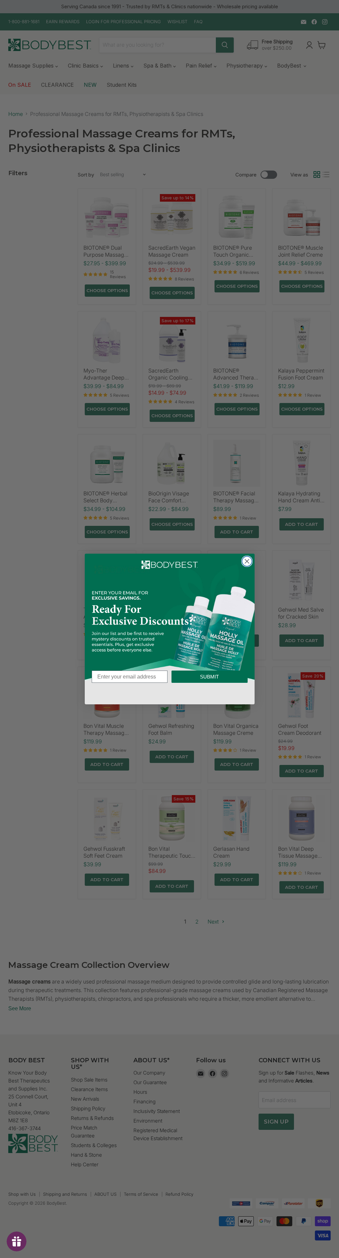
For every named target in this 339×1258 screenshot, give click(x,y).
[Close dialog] (247, 561)
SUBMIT (209, 676)
